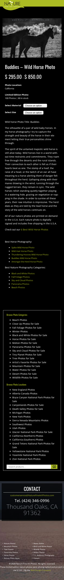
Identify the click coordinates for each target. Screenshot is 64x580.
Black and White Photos (23, 273)
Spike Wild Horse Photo (22, 247)
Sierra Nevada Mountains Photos (30, 420)
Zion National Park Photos (26, 459)
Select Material (13, 105)
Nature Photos (9, 543)
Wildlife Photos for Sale (25, 377)
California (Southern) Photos (27, 439)
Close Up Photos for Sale (25, 323)
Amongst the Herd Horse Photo (27, 261)
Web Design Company (41, 570)
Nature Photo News (12, 558)
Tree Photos (8, 549)
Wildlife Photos (39, 549)
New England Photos (23, 389)
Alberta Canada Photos (24, 393)
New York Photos (21, 416)
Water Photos (38, 543)
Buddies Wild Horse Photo (24, 258)
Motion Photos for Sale (24, 342)
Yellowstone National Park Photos (30, 451)
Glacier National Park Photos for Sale (32, 432)
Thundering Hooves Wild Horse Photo (30, 254)
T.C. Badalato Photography (43, 555)
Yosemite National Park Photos (29, 455)
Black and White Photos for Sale (29, 335)
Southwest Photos (22, 424)
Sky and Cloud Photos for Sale (28, 350)
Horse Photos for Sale (24, 339)
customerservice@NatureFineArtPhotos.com (32, 495)
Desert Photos (39, 552)
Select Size (10, 112)
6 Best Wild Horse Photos (34, 229)
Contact (36, 558)
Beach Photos (18, 287)
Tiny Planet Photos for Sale (27, 354)
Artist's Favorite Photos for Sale (29, 362)
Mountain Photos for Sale (26, 366)
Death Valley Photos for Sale (27, 408)
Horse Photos (9, 555)
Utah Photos (19, 428)
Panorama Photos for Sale (26, 346)
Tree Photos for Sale (23, 358)
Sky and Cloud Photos (22, 280)
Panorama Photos (20, 283)
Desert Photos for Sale (24, 373)
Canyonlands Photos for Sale (28, 405)
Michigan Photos (21, 412)
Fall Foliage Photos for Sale (27, 327)
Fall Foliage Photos (20, 276)
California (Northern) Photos (27, 435)
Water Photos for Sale (24, 369)
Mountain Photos (10, 546)
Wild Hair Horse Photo (22, 251)
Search (54, 467)
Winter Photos (20, 331)
